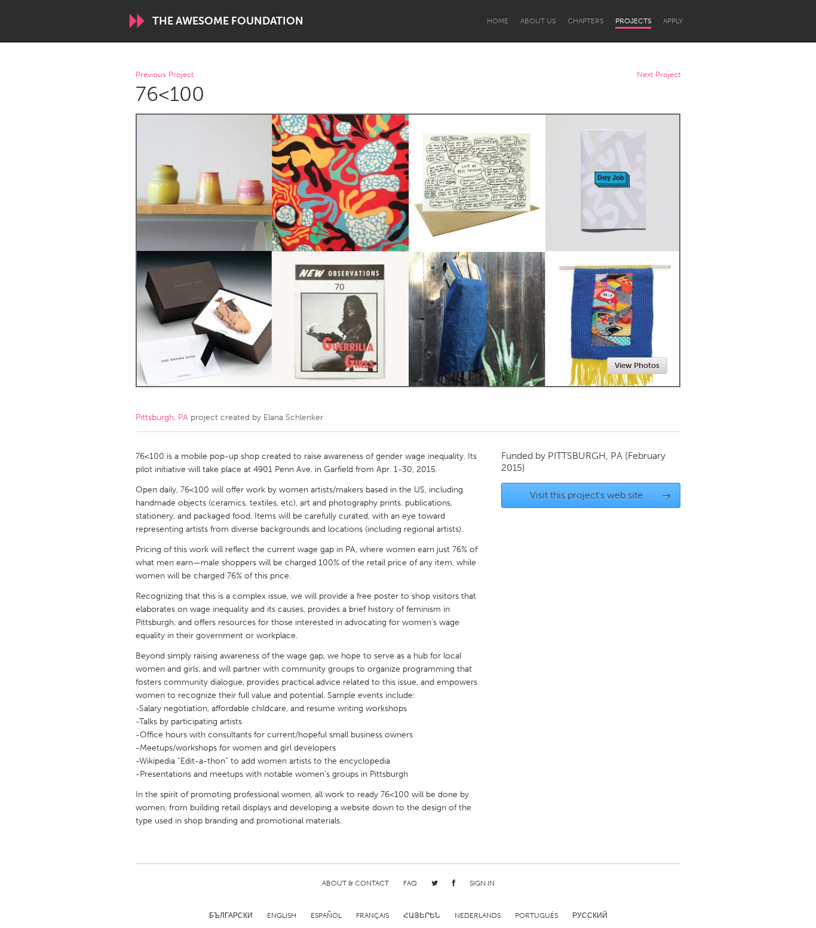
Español (326, 915)
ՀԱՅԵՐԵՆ (421, 915)
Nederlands (478, 915)
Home (497, 21)
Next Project (658, 75)
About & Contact (355, 883)
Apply (673, 21)
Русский (590, 915)
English (281, 915)
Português (536, 915)
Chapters (585, 21)
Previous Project (165, 75)
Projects (633, 21)
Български (231, 915)
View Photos (637, 365)
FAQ (410, 883)
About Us (538, 21)
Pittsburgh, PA (162, 417)
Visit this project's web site (600, 495)
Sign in (482, 883)
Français (372, 915)
